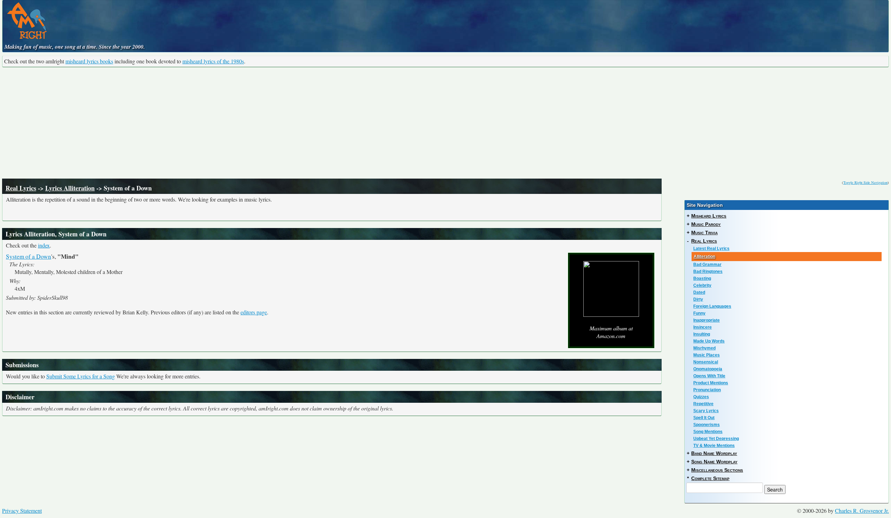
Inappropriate (706, 320)
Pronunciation (707, 389)
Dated (699, 292)
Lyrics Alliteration (70, 188)
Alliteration (704, 256)
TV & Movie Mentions (714, 445)
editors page (254, 312)
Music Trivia (704, 232)
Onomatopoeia (707, 369)
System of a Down (28, 256)
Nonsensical (705, 362)
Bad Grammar (707, 264)
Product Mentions (710, 382)
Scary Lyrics (706, 410)
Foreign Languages (712, 306)
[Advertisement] (445, 123)
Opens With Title (709, 376)
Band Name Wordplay (714, 453)
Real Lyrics (21, 188)
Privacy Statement (22, 510)
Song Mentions (708, 431)
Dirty (698, 299)
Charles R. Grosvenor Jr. (862, 510)
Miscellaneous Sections (717, 470)
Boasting (702, 278)
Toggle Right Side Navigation (865, 182)
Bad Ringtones (708, 271)
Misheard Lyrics (708, 216)
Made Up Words (709, 341)
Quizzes (701, 396)
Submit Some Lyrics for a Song (80, 376)
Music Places (706, 355)
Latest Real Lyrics (711, 248)
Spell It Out (704, 417)
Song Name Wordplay (714, 461)
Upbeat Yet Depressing (716, 438)
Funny (699, 313)
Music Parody (706, 224)
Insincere (702, 327)
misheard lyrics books (89, 61)
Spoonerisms (706, 424)
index (44, 245)
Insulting (701, 334)
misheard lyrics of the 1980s (213, 61)
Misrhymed (704, 348)
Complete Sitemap (710, 478)
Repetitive (703, 403)
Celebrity (702, 285)
